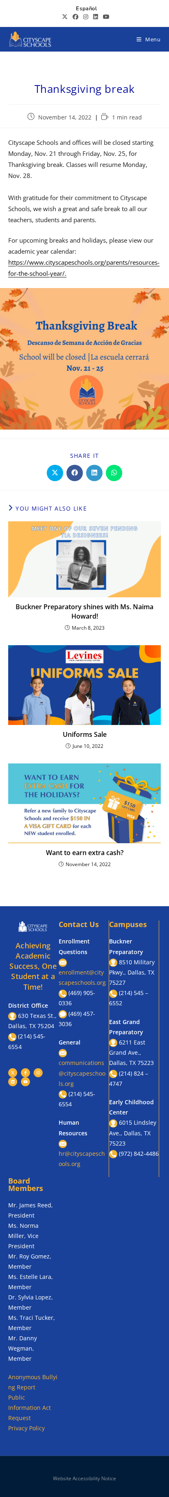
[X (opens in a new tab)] (64, 16)
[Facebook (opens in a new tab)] (75, 16)
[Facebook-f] (25, 1072)
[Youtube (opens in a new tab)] (105, 16)
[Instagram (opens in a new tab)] (86, 16)
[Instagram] (38, 1072)
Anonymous (25, 1377)
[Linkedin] (12, 1081)
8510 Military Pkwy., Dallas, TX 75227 (132, 972)
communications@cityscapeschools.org (82, 1073)
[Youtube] (25, 1081)
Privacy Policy (26, 1428)
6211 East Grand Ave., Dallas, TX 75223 (131, 1052)
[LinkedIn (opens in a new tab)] (95, 16)
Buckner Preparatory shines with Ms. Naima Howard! (84, 611)
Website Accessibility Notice (84, 1478)
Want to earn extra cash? (84, 852)
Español (86, 8)
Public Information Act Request (29, 1407)
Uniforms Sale (85, 734)
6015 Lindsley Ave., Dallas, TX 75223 (132, 1133)
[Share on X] (55, 473)
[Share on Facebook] (74, 473)
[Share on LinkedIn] (94, 473)
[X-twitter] (12, 1072)
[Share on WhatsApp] (114, 473)
